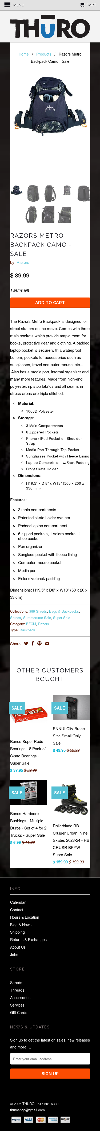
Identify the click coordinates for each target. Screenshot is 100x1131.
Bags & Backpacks (64, 611)
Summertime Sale (37, 617)
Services (17, 1005)
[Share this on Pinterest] (39, 643)
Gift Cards (18, 1012)
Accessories (20, 997)
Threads (17, 990)
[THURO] (50, 26)
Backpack (27, 629)
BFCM (31, 623)
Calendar (18, 902)
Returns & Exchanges (28, 939)
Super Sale (61, 617)
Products (43, 54)
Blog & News (20, 924)
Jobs (14, 954)
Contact (16, 909)
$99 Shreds (38, 611)
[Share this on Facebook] (32, 643)
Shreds (15, 617)
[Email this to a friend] (46, 643)
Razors (23, 262)
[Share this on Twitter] (25, 643)
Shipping (17, 932)
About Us (18, 947)
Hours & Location (24, 917)
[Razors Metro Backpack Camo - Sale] (50, 106)
